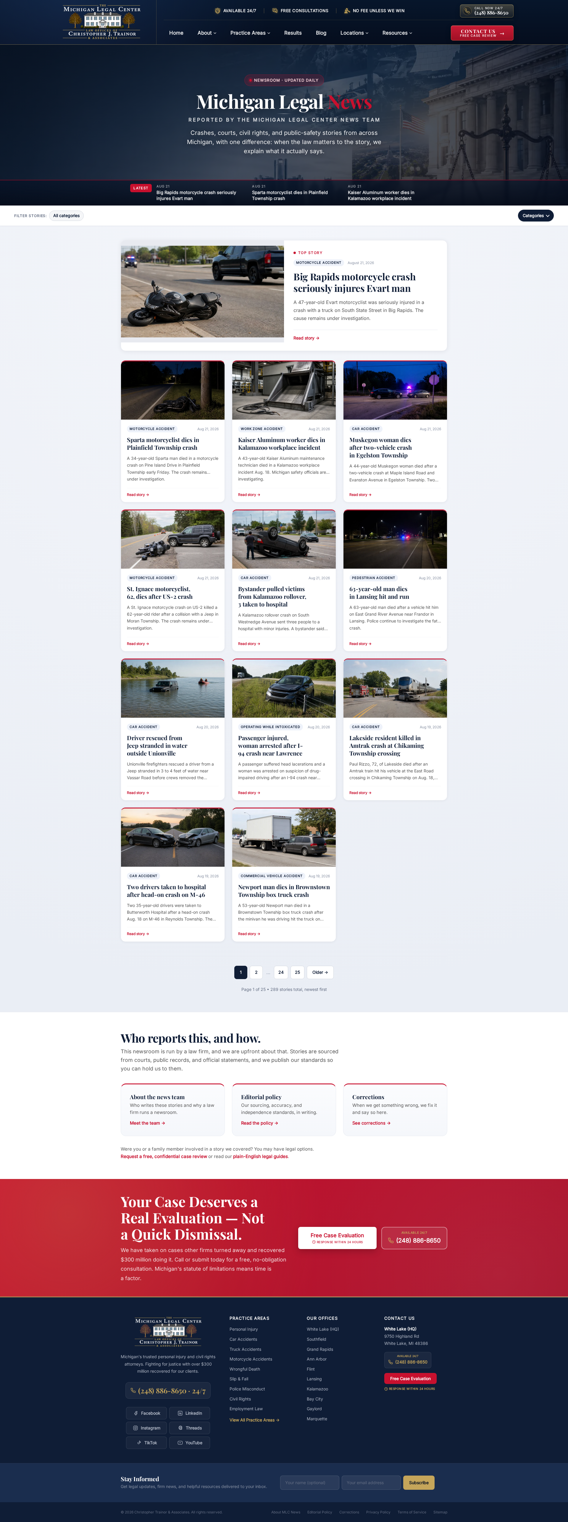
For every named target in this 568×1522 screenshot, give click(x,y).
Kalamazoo (317, 1388)
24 (281, 972)
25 (297, 972)
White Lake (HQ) (323, 1329)
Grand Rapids (320, 1349)
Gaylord (314, 1408)
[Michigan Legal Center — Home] (105, 22)
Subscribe (419, 1482)
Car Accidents (243, 1339)
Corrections (349, 1512)
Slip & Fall (239, 1378)
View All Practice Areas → (255, 1419)
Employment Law (246, 1408)
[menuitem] (176, 33)
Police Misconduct (247, 1388)
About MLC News (285, 1512)
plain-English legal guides (260, 1156)
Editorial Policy (319, 1512)
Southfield (316, 1339)
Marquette (317, 1418)
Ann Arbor (317, 1358)
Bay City (315, 1398)
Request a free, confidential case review (164, 1156)
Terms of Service (412, 1512)
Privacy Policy (378, 1512)
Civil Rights (240, 1398)
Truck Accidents (245, 1349)
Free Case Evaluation (410, 1378)
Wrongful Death (245, 1368)
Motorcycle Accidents (251, 1358)
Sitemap (440, 1512)
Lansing (314, 1378)
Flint (311, 1368)
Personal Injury (244, 1329)
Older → (320, 972)
